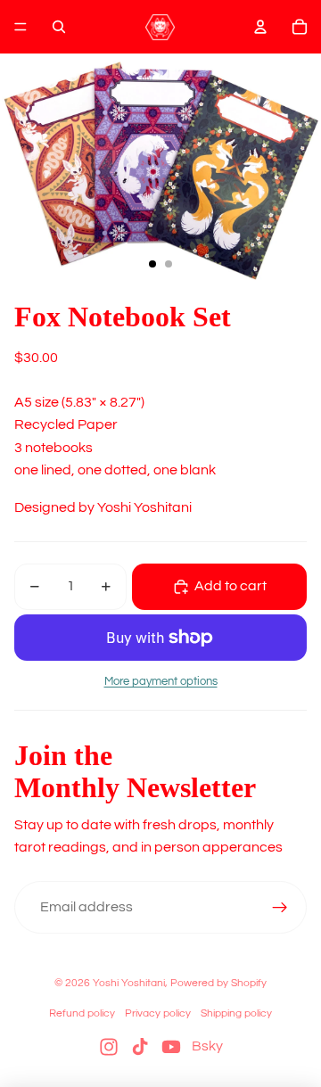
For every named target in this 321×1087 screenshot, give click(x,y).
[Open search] (58, 26)
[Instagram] (108, 1047)
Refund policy (82, 1013)
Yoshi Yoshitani (129, 983)
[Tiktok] (140, 1047)
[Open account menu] (260, 26)
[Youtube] (171, 1047)
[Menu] (20, 26)
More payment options (161, 681)
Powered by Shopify (218, 983)
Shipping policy (236, 1013)
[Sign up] (280, 907)
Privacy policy (158, 1013)
